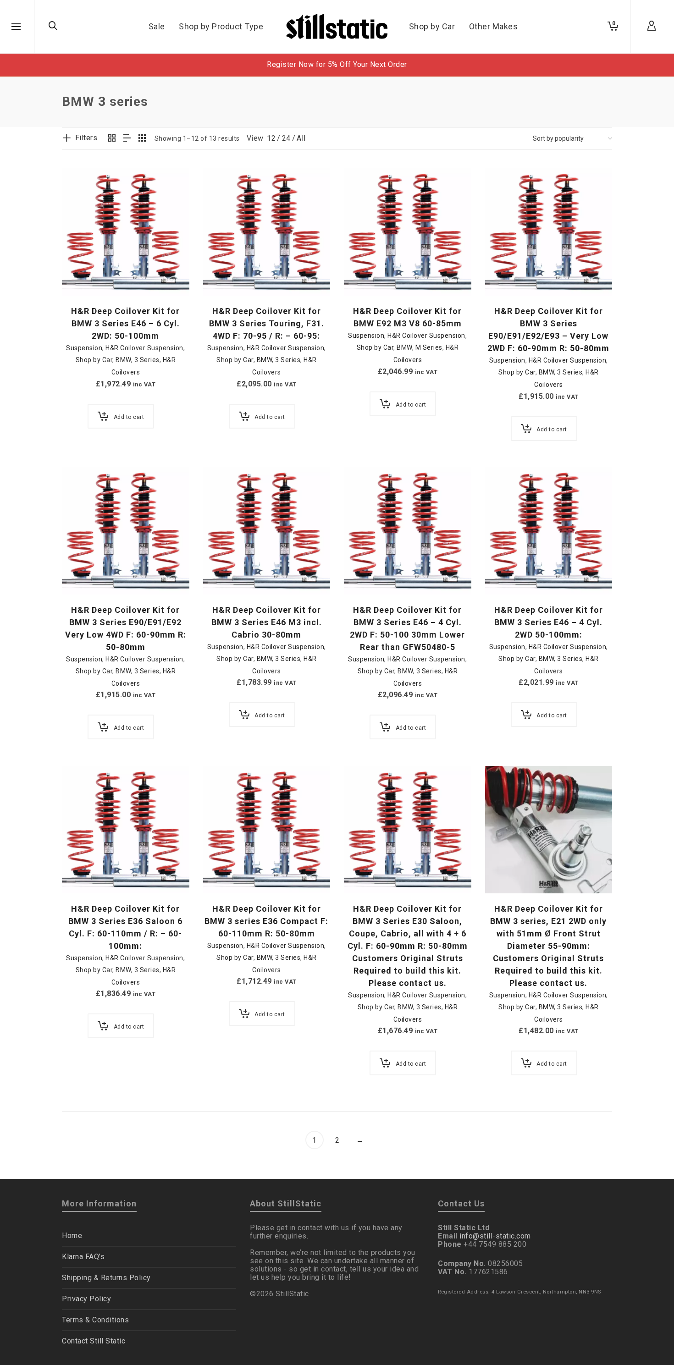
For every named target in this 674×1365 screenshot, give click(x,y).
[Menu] (16, 27)
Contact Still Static (93, 1341)
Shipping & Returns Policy (106, 1277)
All (301, 138)
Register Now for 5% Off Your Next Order (337, 64)
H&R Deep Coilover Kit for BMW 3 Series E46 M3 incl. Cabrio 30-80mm (266, 622)
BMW (123, 359)
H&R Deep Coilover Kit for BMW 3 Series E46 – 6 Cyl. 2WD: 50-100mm (125, 323)
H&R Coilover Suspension (144, 348)
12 (271, 138)
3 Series (147, 359)
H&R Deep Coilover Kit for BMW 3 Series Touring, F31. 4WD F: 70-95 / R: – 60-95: (266, 323)
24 (286, 138)
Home (72, 1235)
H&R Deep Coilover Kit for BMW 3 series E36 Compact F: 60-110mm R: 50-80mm (266, 921)
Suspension (84, 348)
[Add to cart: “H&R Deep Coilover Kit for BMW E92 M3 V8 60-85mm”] (365, 274)
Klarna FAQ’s (83, 1256)
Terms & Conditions (95, 1319)
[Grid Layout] (142, 138)
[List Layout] (127, 138)
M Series (428, 347)
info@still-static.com (495, 1236)
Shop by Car (94, 359)
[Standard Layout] (112, 138)
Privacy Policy (86, 1298)
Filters (86, 137)
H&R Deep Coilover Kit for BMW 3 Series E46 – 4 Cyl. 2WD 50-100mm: (548, 622)
